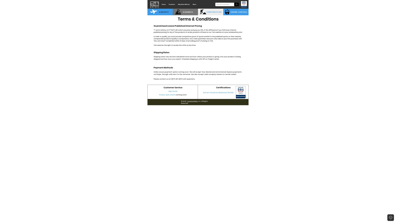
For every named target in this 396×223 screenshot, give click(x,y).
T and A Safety (192, 101)
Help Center (173, 91)
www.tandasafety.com (233, 32)
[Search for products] (236, 4)
